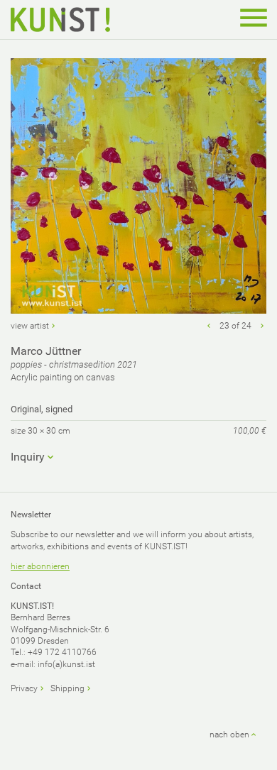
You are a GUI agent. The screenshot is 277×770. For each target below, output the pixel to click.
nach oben (229, 734)
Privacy (24, 688)
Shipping (67, 688)
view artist (30, 326)
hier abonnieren (40, 566)
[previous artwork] (208, 326)
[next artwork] (262, 326)
